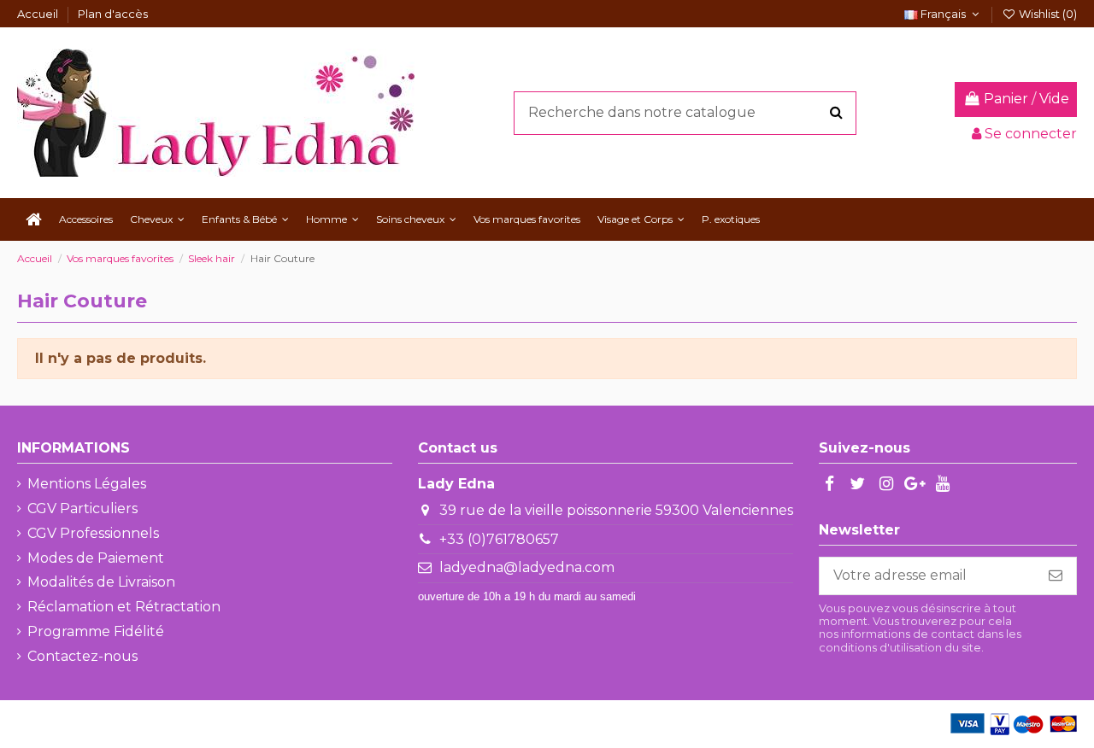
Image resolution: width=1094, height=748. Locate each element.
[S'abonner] (1055, 576)
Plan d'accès (113, 13)
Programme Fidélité (95, 631)
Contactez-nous (82, 656)
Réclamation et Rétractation (124, 607)
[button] (157, 219)
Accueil (39, 13)
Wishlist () (1046, 13)
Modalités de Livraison (101, 582)
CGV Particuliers (82, 508)
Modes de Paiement (95, 558)
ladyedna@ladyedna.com (527, 567)
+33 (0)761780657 (499, 539)
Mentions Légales (86, 484)
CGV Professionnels (93, 533)
